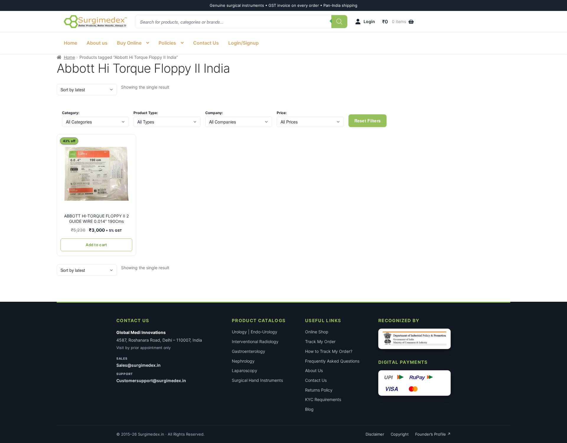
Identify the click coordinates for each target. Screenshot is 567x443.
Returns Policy (319, 389)
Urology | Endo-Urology (254, 331)
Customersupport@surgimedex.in (151, 380)
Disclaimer (375, 434)
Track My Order (320, 341)
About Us (314, 370)
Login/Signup (243, 43)
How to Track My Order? (328, 351)
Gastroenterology (248, 351)
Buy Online (129, 43)
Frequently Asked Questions (332, 361)
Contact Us (206, 43)
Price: (282, 113)
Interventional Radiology (255, 341)
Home (70, 43)
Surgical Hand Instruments (257, 380)
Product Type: (145, 113)
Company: (214, 113)
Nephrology (243, 361)
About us (97, 43)
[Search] (339, 21)
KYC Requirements (323, 399)
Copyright (400, 434)
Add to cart (96, 244)
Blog (309, 409)
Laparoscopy (244, 370)
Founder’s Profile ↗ (433, 434)
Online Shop (316, 331)
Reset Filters (367, 121)
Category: (70, 113)
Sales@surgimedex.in (138, 365)
